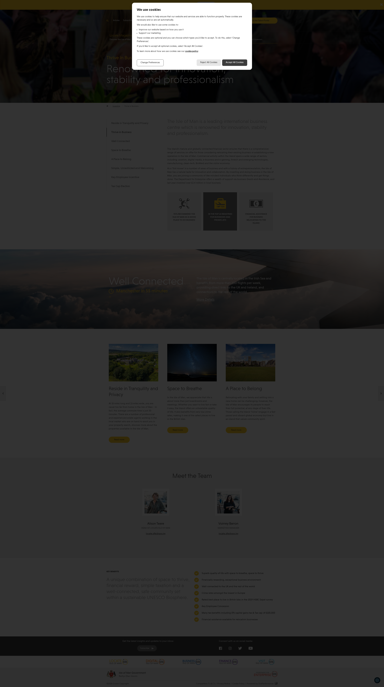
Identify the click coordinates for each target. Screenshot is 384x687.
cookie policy (191, 51)
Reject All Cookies (208, 62)
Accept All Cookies (235, 62)
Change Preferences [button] (150, 63)
